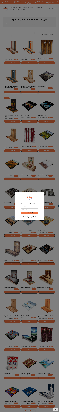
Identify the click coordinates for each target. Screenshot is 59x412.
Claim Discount (29, 212)
